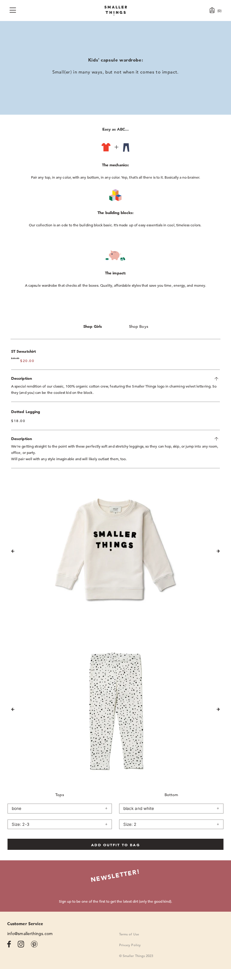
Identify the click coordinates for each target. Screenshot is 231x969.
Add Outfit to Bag (115, 844)
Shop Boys (138, 326)
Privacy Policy (130, 945)
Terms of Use (129, 934)
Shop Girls (92, 326)
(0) (219, 10)
